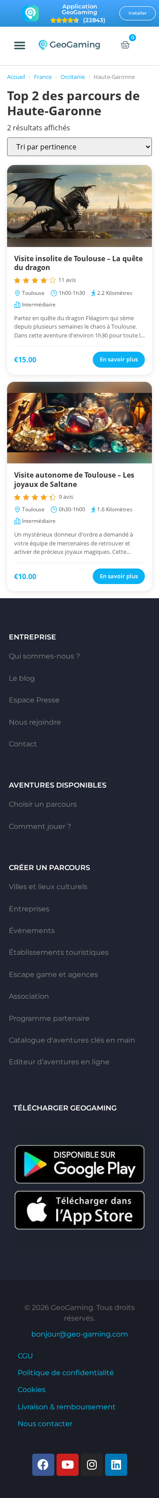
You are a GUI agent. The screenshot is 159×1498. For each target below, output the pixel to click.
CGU (25, 1356)
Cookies (31, 1389)
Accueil (16, 77)
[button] (20, 45)
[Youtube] (68, 1465)
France (43, 77)
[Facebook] (43, 1465)
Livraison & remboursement (67, 1407)
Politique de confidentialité (66, 1373)
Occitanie (73, 77)
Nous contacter (45, 1424)
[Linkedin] (116, 1465)
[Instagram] (92, 1465)
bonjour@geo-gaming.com (79, 1334)
